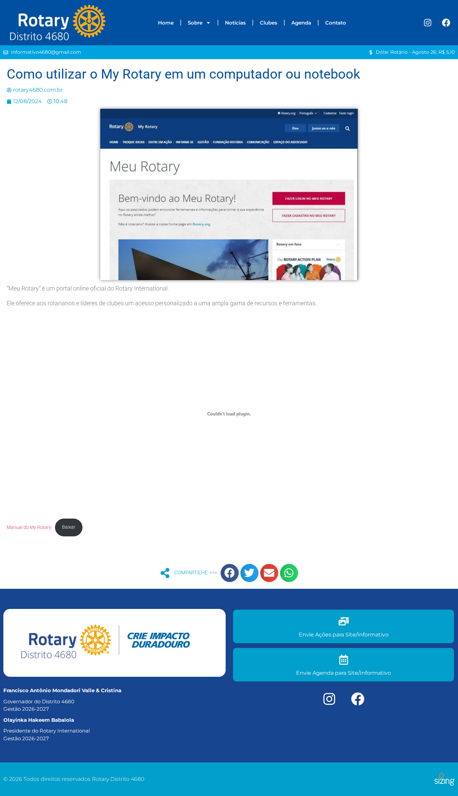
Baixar (68, 527)
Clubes (268, 22)
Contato (335, 22)
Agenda (301, 22)
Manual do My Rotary (29, 527)
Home (166, 22)
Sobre (195, 22)
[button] (230, 573)
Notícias (235, 22)
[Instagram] (427, 22)
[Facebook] (446, 22)
